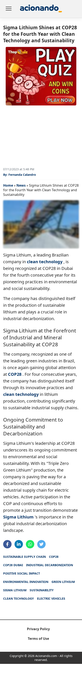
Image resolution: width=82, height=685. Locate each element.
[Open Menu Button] (8, 9)
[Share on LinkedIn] (19, 544)
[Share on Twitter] (41, 544)
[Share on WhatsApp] (30, 544)
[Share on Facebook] (7, 544)
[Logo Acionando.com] (41, 9)
